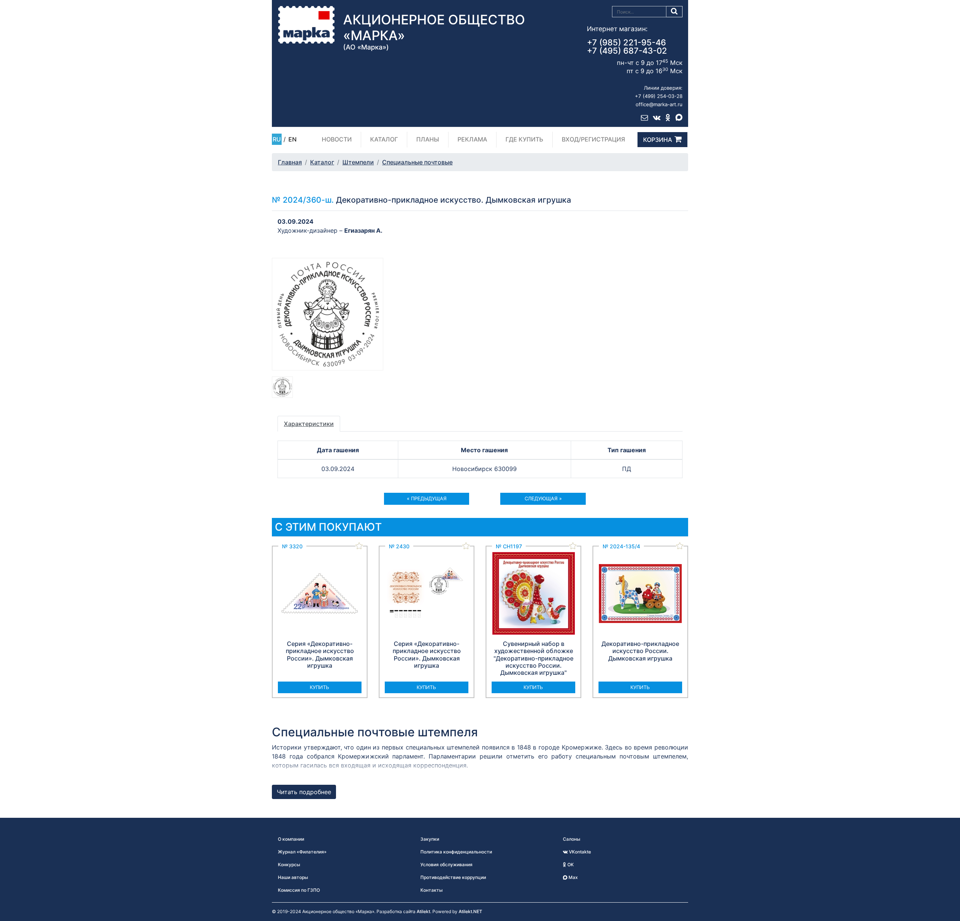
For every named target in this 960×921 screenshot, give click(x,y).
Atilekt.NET (470, 911)
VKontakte (579, 852)
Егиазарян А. (363, 230)
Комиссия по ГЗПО (299, 890)
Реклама (472, 139)
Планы (427, 139)
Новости (337, 139)
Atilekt (423, 911)
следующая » (543, 498)
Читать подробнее (304, 792)
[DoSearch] (674, 11)
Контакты (431, 890)
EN (292, 139)
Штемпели (358, 162)
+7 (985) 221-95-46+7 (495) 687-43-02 (627, 47)
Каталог (384, 139)
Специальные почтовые (417, 162)
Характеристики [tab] (309, 423)
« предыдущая (427, 498)
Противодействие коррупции (453, 877)
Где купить (524, 139)
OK (570, 864)
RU (277, 139)
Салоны (571, 839)
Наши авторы (293, 877)
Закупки (429, 839)
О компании (291, 839)
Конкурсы (289, 864)
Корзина (657, 139)
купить (319, 687)
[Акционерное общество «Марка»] (306, 24)
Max (572, 877)
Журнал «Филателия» (302, 852)
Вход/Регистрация (593, 139)
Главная (290, 162)
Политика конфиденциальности (456, 852)
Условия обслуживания (446, 864)
